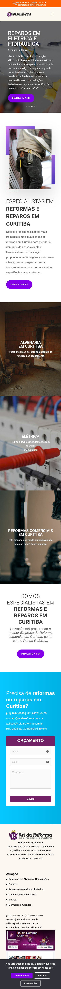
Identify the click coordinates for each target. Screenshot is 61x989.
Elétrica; (12, 899)
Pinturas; (13, 884)
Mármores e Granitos (19, 904)
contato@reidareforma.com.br (22, 919)
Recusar (42, 975)
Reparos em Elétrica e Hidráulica (24, 38)
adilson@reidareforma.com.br (22, 923)
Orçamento (30, 653)
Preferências (30, 983)
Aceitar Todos (22, 975)
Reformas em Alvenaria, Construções (28, 879)
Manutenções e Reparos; (22, 894)
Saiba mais (21, 98)
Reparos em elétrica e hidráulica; (26, 889)
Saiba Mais (19, 284)
